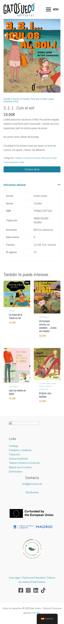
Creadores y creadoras (20, 450)
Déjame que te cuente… (21, 467)
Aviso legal (14, 577)
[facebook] (20, 590)
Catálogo (13, 446)
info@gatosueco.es (32, 484)
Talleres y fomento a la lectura (24, 463)
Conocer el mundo (20, 98)
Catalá (7, 98)
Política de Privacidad (33, 577)
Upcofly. (37, 612)
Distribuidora (15, 471)
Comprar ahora (32, 169)
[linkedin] (35, 590)
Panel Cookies (38, 582)
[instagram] (28, 590)
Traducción (14, 454)
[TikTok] (43, 590)
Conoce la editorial (18, 458)
